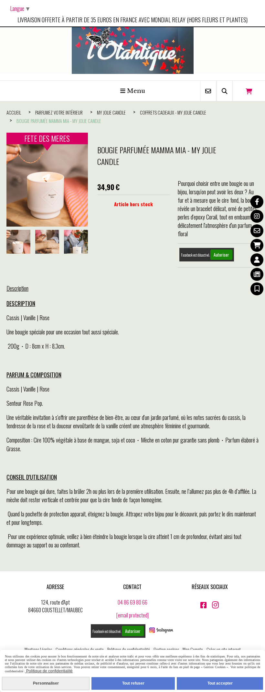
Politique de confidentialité (128, 649)
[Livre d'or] (256, 288)
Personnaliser (46, 683)
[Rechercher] (224, 91)
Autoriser (221, 254)
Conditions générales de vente (80, 649)
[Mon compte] (256, 259)
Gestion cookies (166, 649)
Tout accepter (220, 683)
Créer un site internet (224, 649)
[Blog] (256, 274)
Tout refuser (133, 683)
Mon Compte (193, 649)
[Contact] (256, 230)
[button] (79, 242)
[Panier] (256, 245)
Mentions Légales (38, 649)
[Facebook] (256, 201)
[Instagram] (256, 216)
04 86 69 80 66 (132, 602)
